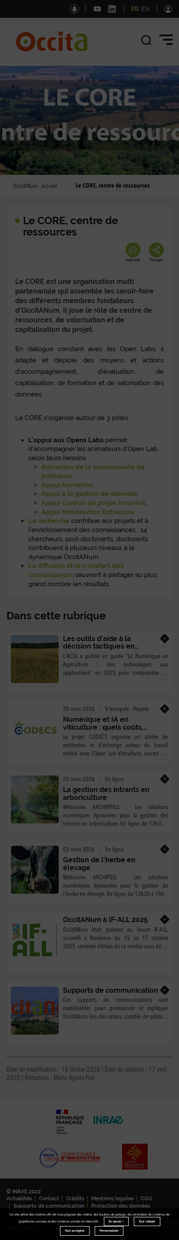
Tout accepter (75, 1231)
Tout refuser (147, 1221)
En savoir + (116, 1221)
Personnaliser (109, 1231)
